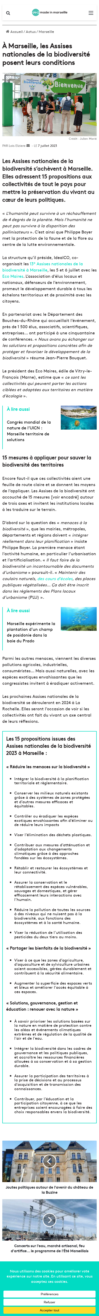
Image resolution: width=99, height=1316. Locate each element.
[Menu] (91, 14)
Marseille (46, 31)
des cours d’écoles (55, 578)
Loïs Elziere (17, 145)
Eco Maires (12, 276)
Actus (31, 31)
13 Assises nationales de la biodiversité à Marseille (42, 267)
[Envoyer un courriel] (28, 145)
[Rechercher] (8, 14)
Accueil (16, 31)
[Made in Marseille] (49, 12)
